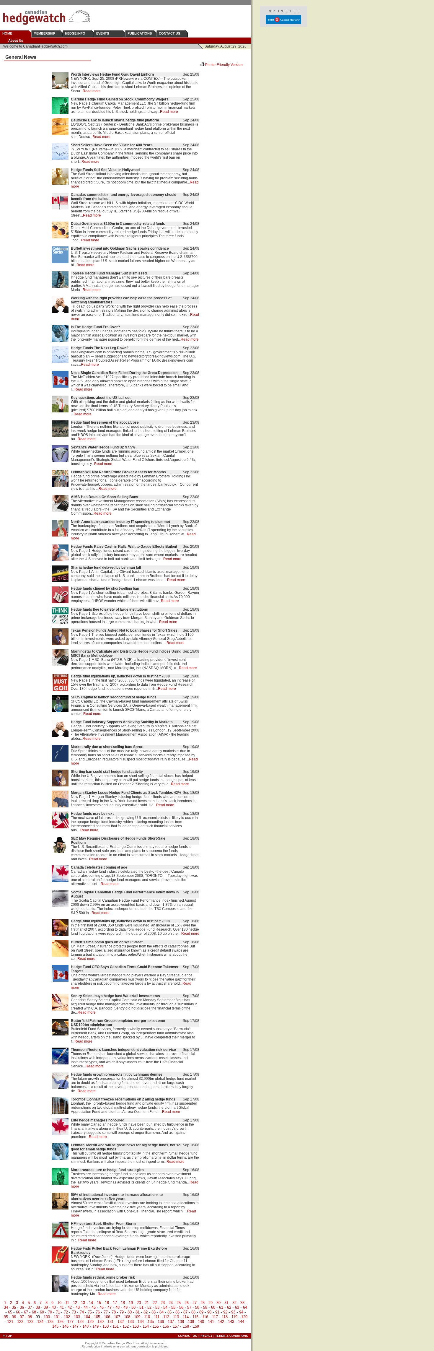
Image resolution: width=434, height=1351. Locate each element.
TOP (9, 1335)
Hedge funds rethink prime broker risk (103, 1277)
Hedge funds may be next (92, 814)
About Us (15, 40)
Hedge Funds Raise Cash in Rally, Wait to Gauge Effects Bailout (124, 546)
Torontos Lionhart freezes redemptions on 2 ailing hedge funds (123, 1099)
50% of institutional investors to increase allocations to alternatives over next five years (117, 1197)
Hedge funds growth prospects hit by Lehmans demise (116, 1074)
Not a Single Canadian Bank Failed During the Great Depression (124, 373)
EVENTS (102, 33)
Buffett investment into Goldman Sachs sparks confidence (120, 248)
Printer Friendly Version (226, 65)
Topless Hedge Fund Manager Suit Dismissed (109, 273)
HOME (7, 33)
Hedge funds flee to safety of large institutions (109, 609)
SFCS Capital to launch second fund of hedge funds (113, 697)
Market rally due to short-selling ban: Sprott (107, 747)
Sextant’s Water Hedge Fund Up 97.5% (103, 447)
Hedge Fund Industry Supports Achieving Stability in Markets (122, 722)
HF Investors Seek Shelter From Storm (103, 1224)
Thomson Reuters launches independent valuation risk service (123, 1050)
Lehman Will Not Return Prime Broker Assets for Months (118, 472)
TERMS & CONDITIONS (231, 1335)
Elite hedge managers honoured (97, 1120)
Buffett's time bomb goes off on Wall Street (107, 942)
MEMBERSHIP (44, 33)
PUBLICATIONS (140, 33)
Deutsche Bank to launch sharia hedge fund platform (115, 120)
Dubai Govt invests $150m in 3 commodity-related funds (118, 224)
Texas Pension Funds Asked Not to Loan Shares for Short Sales (124, 630)
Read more (92, 91)
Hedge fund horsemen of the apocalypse (105, 422)
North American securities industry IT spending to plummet (120, 522)
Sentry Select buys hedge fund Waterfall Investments (115, 996)
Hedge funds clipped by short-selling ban (105, 588)
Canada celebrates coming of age (99, 867)
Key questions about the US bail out (100, 398)
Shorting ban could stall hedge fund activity (107, 772)
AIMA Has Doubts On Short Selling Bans (104, 497)
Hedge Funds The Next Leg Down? (99, 348)
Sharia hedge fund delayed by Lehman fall (106, 567)
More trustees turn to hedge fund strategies (107, 1170)
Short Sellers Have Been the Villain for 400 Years (112, 145)
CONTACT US (169, 33)
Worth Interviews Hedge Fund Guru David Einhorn (112, 74)
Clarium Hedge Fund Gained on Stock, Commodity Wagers (120, 99)
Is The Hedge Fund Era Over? (95, 327)
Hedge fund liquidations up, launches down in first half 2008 (120, 676)
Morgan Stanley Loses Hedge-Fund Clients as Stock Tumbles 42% (126, 793)
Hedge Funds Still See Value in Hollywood (105, 170)
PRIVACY (206, 1335)
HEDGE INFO (75, 33)
